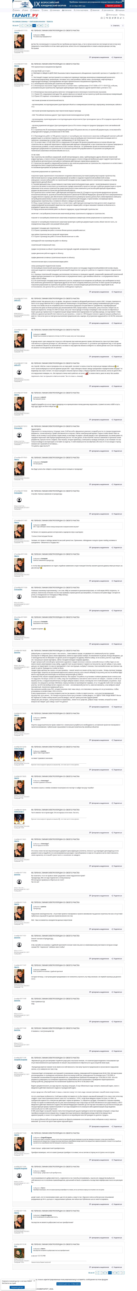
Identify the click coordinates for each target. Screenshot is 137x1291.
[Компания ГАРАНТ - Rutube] (120, 18)
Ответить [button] (116, 26)
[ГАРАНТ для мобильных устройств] (104, 18)
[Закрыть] (34, 1281)
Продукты (36, 10)
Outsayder (18, 428)
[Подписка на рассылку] (101, 18)
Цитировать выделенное (100, 57)
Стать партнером (82, 10)
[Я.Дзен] (110, 18)
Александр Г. (19, 749)
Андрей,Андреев (20, 1059)
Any (15, 1246)
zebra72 (17, 300)
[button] (122, 25)
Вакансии (96, 10)
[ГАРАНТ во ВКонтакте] (107, 18)
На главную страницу (20, 21)
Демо (26, 10)
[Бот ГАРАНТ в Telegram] (115, 18)
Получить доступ (17, 1287)
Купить (17, 10)
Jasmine (17, 652)
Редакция (121, 10)
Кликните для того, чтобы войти (68, 1284)
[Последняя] (47, 25)
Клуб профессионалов (37, 21)
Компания (67, 10)
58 (41, 26)
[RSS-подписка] (123, 18)
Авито (16, 32)
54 (27, 26)
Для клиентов (108, 10)
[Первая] (21, 25)
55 (31, 26)
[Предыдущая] (24, 25)
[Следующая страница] (44, 25)
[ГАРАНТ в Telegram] (112, 18)
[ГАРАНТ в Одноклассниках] (118, 18)
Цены (46, 10)
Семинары (56, 10)
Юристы (50, 21)
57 (37, 26)
